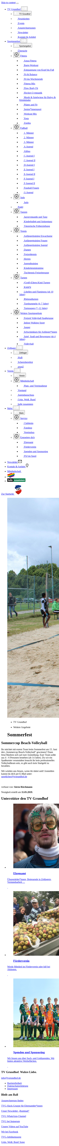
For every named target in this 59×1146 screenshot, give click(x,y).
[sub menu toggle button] (24, 8)
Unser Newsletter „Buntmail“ (15, 1111)
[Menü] (17, 3)
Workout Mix (30, 114)
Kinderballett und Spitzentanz (37, 221)
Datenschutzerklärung (17, 1086)
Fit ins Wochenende (33, 79)
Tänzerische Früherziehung (36, 226)
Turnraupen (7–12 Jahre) (35, 308)
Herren (27, 259)
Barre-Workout (30, 65)
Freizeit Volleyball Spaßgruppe (38, 318)
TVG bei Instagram (10, 1121)
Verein (10, 371)
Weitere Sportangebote (31, 313)
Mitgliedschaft (27, 381)
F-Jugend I (28, 178)
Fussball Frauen (31, 188)
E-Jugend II (29, 174)
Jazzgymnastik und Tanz (35, 217)
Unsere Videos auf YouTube (14, 1126)
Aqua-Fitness (29, 60)
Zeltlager (11, 348)
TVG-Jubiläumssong (11, 1137)
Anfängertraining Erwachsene (37, 236)
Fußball (24, 128)
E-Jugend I (28, 169)
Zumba (27, 123)
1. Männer (28, 133)
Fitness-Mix (29, 83)
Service (23, 418)
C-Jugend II (29, 160)
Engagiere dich (27, 437)
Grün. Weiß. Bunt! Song (13, 1142)
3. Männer (28, 142)
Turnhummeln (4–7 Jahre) (36, 303)
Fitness (23, 56)
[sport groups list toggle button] (16, 55)
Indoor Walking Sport (34, 322)
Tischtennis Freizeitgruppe (36, 272)
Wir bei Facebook (9, 1131)
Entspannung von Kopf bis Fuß (38, 70)
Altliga (26, 151)
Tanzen (23, 212)
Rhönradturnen (30, 299)
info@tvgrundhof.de (11, 1078)
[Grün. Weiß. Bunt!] (11, 477)
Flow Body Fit (30, 88)
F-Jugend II (29, 183)
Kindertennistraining (33, 268)
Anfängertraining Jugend (35, 245)
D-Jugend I (29, 165)
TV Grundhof (14, 9)
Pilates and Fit (30, 104)
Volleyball (28, 344)
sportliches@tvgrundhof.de (14, 776)
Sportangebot (14, 41)
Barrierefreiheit (14, 1083)
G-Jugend (28, 192)
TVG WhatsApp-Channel (13, 1116)
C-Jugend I (28, 156)
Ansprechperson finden (12, 1100)
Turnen (23, 277)
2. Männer (28, 137)
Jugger (26, 327)
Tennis (23, 231)
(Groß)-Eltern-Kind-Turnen (36, 282)
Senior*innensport (32, 109)
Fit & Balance (30, 74)
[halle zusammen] (16, 481)
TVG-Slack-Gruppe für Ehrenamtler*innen (22, 1105)
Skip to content (8, 2)
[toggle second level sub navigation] (16, 380)
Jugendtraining (30, 263)
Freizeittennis (30, 254)
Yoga (26, 118)
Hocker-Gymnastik (32, 92)
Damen (27, 249)
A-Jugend (28, 146)
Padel (20, 207)
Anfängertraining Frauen (35, 240)
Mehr (10, 408)
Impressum (12, 1088)
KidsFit (27, 287)
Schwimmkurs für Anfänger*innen (40, 332)
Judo (22, 197)
